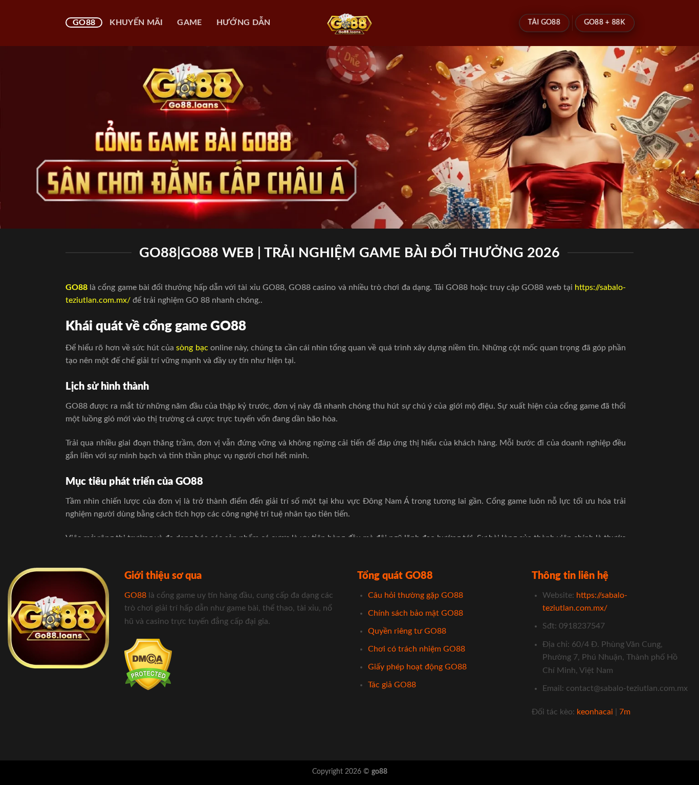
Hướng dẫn (243, 22)
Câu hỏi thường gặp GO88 (415, 595)
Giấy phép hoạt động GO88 (417, 667)
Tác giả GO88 (392, 685)
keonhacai (595, 712)
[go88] (350, 23)
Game (189, 22)
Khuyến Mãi (136, 22)
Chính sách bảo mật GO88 (415, 613)
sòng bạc (192, 348)
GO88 (84, 22)
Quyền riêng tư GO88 (407, 631)
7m (624, 712)
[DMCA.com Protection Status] (148, 664)
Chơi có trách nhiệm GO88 (416, 649)
